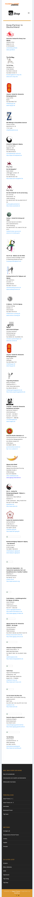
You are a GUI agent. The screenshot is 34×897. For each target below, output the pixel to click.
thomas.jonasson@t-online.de (14, 634)
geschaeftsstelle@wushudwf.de (13, 447)
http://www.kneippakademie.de (14, 659)
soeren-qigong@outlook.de (13, 609)
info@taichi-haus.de (11, 680)
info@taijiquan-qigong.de (13, 551)
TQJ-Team (5, 814)
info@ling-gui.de (10, 103)
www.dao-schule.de (11, 340)
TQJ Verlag (6, 878)
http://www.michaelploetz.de (14, 155)
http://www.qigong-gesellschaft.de (15, 726)
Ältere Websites (7, 867)
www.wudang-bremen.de (13, 289)
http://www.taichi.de (11, 706)
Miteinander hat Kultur (9, 782)
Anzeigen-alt (6, 831)
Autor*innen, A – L (8, 798)
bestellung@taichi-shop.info (13, 74)
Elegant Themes (16, 891)
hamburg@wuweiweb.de (13, 204)
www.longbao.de (10, 421)
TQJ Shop (5, 882)
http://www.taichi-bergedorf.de (14, 178)
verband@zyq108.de (11, 48)
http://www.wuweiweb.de (13, 206)
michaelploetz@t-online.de (13, 153)
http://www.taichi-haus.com (13, 682)
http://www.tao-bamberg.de (13, 748)
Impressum (6, 874)
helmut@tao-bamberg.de (13, 746)
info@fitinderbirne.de (12, 130)
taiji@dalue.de (10, 504)
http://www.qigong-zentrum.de (14, 636)
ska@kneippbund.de (11, 657)
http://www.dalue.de (11, 506)
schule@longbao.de (11, 419)
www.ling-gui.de (10, 105)
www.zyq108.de (10, 49)
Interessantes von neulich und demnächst (14, 778)
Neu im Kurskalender (9, 774)
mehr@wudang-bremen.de (13, 287)
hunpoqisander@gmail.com (13, 261)
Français (5, 846)
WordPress (17, 893)
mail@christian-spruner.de (13, 231)
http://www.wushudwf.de (12, 448)
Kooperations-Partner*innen (11, 835)
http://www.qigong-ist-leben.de (14, 613)
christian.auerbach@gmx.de (13, 339)
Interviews (6, 806)
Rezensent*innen (8, 810)
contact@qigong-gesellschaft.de (14, 725)
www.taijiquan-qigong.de (13, 552)
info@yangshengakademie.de (14, 390)
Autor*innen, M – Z (8, 802)
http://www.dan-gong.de (12, 531)
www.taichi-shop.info (12, 76)
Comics (5, 838)
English (5, 842)
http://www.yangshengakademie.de (15, 392)
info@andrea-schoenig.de (13, 313)
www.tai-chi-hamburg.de (13, 233)
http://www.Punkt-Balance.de (14, 611)
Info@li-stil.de (10, 579)
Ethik (4, 871)
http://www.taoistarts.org (13, 581)
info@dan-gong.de (11, 529)
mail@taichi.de (10, 705)
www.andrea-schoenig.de (13, 315)
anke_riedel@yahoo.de (12, 475)
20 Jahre (5, 863)
